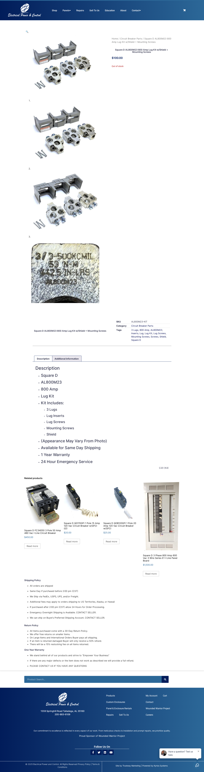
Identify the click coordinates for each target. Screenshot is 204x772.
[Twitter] (99, 752)
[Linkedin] (105, 752)
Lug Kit (148, 333)
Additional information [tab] (67, 358)
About (123, 10)
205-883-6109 (62, 714)
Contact (135, 10)
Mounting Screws (140, 336)
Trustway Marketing (132, 766)
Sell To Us (94, 10)
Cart (165, 695)
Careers (149, 715)
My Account (151, 695)
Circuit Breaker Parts (131, 38)
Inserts (134, 333)
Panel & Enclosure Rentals (119, 708)
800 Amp (144, 330)
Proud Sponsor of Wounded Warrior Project (102, 736)
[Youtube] (111, 752)
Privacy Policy (84, 764)
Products (110, 695)
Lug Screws (159, 333)
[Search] (165, 679)
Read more (32, 546)
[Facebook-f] (93, 752)
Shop (54, 10)
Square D (136, 340)
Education (110, 10)
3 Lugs (134, 330)
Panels (66, 10)
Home (115, 38)
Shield (163, 336)
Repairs (80, 10)
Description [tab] (43, 358)
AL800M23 (156, 330)
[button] (27, 31)
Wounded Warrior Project (158, 708)
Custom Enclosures (115, 702)
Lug (141, 333)
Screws (154, 336)
